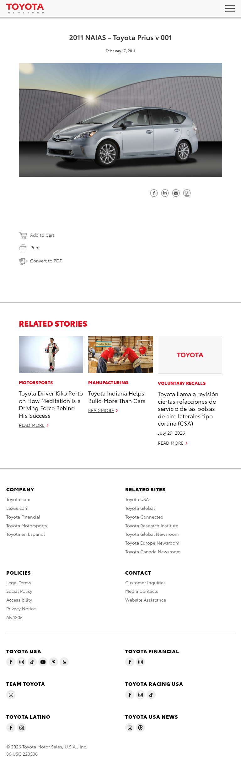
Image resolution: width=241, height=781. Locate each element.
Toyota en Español (25, 534)
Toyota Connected (144, 517)
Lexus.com (17, 508)
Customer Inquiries (145, 582)
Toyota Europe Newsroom (152, 543)
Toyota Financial (23, 517)
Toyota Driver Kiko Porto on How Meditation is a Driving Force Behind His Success (51, 404)
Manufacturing (108, 382)
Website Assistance (145, 600)
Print (35, 247)
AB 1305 (14, 617)
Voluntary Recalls (182, 383)
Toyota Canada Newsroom (153, 551)
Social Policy (19, 591)
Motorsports (36, 382)
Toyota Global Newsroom (152, 534)
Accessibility (19, 600)
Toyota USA (137, 499)
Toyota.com (18, 499)
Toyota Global (140, 508)
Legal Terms (18, 582)
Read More (32, 425)
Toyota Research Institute (151, 525)
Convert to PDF (46, 260)
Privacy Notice (21, 608)
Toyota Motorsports (26, 525)
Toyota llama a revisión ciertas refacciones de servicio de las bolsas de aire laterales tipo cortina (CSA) (188, 408)
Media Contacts (141, 591)
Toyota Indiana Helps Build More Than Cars (117, 396)
